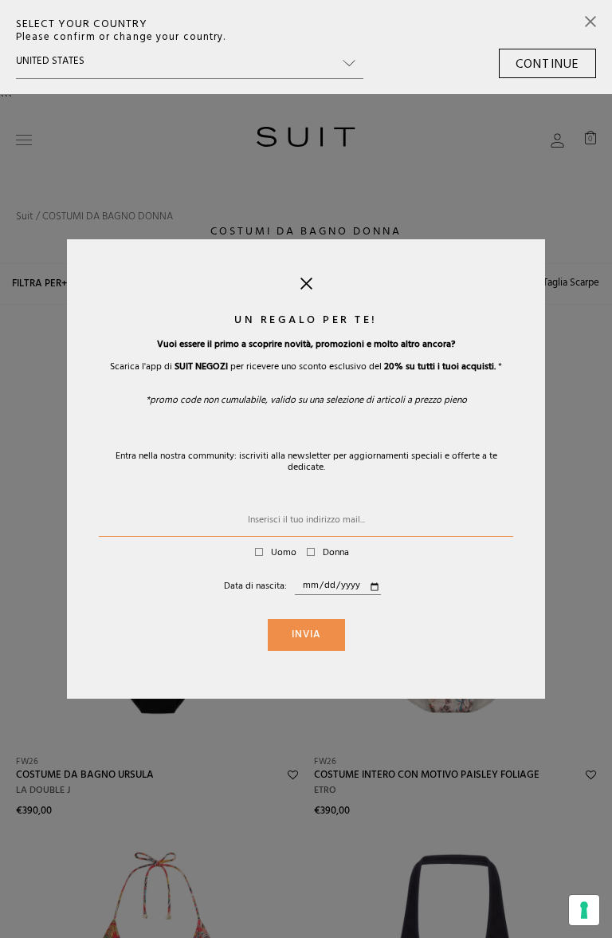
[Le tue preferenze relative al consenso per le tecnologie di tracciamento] (584, 910)
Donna (336, 553)
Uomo (283, 553)
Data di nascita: (255, 587)
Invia (306, 635)
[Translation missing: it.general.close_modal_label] (306, 287)
